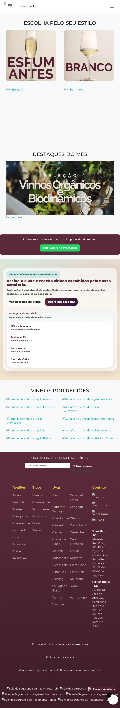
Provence (19, 544)
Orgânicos (39, 516)
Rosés (36, 523)
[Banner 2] (60, 217)
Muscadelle (60, 558)
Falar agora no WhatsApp (60, 247)
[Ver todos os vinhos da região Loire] (32, 431)
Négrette (76, 558)
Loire (15, 537)
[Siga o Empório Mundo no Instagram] (100, 495)
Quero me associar (61, 301)
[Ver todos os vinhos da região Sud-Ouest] (88, 438)
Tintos (36, 530)
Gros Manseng (76, 542)
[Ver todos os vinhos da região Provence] (88, 431)
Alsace (17, 495)
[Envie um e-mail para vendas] (98, 521)
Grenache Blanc (59, 542)
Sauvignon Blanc (59, 588)
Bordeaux (19, 509)
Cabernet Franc (76, 498)
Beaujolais (19, 502)
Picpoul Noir (61, 565)
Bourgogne (20, 516)
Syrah (74, 586)
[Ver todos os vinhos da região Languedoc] (88, 419)
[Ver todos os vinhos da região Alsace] (32, 399)
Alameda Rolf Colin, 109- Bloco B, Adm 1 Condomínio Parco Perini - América (100, 551)
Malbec (57, 551)
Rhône (17, 551)
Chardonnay (61, 518)
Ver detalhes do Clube (25, 301)
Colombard (78, 525)
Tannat (57, 597)
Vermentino (78, 597)
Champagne (21, 523)
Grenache (77, 532)
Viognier (58, 604)
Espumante (40, 509)
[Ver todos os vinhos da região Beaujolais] (88, 399)
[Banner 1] (60, 188)
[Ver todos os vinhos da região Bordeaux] (32, 407)
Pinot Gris (59, 572)
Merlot (74, 551)
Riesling (58, 579)
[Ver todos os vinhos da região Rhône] (32, 438)
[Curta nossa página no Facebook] (100, 504)
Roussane (77, 579)
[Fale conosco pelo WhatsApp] (100, 512)
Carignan (76, 507)
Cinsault (58, 525)
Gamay (57, 532)
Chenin (75, 518)
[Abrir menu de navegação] (112, 6)
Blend (56, 495)
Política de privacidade (60, 657)
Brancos (38, 495)
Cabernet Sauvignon (59, 509)
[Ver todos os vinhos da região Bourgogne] (88, 409)
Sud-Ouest (19, 558)
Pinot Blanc (78, 565)
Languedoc (20, 530)
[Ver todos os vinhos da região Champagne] (32, 421)
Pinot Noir (77, 572)
